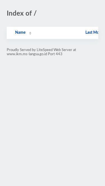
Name (20, 33)
